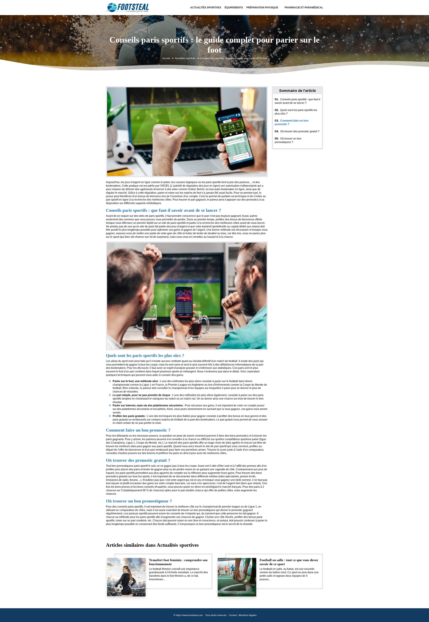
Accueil (166, 58)
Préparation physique (262, 7)
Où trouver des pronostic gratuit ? (297, 131)
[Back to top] (420, 613)
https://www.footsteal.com (189, 615)
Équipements (234, 7)
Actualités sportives (205, 7)
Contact (233, 615)
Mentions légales (248, 615)
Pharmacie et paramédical (304, 7)
